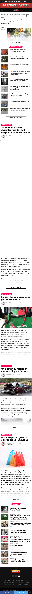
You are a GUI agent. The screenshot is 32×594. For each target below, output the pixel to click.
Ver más (26, 584)
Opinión (27, 582)
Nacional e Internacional (10, 582)
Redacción (10, 137)
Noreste (21, 582)
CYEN (26, 580)
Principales (7, 580)
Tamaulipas (19, 584)
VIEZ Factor (19, 590)
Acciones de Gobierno (17, 580)
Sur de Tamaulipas (10, 584)
